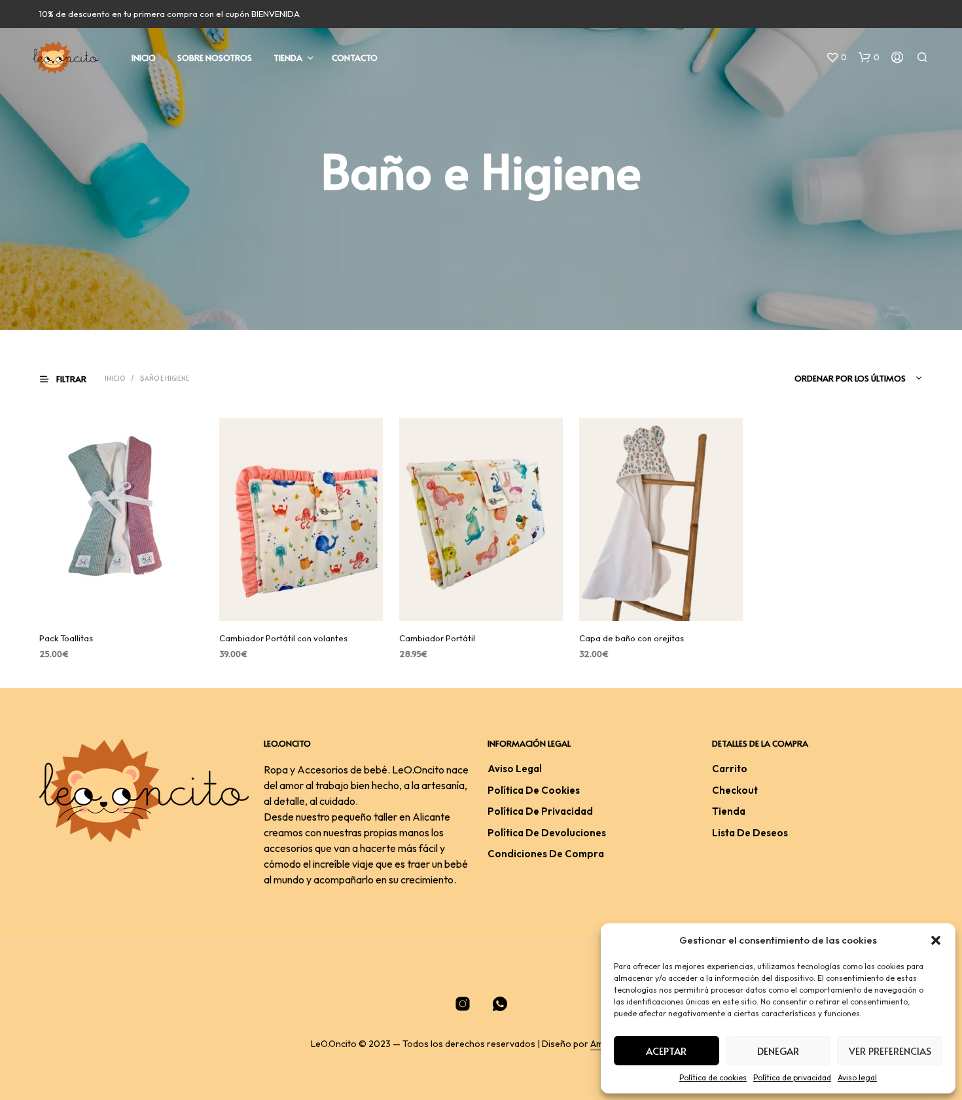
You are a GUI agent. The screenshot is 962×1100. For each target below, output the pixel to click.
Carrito (729, 768)
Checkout (735, 790)
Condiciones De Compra (546, 853)
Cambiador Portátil (437, 638)
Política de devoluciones (547, 832)
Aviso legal (857, 1077)
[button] (935, 940)
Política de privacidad (792, 1077)
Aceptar (666, 1050)
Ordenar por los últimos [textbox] (850, 378)
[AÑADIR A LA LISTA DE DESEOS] (121, 602)
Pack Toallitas (66, 638)
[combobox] (840, 378)
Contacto (355, 57)
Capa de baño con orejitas (631, 638)
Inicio (144, 57)
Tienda (288, 57)
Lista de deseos (750, 832)
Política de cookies (713, 1077)
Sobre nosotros (214, 57)
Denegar (778, 1050)
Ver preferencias (890, 1050)
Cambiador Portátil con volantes (283, 638)
